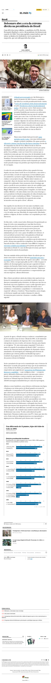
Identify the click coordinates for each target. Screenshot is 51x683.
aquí (31, 558)
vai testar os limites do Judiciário (15, 246)
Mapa (40, 670)
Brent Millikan (15, 532)
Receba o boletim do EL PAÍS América (13, 523)
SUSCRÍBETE (39, 9)
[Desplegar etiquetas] (46, 552)
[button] (25, 317)
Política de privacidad (34, 670)
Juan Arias (15, 543)
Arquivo (29, 636)
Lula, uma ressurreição (10, 613)
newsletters (5, 636)
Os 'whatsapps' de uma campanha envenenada (6, 138)
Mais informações (7, 558)
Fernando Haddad (17, 552)
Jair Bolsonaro (38, 552)
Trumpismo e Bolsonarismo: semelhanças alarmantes (30, 530)
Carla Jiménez (25, 50)
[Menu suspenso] (3, 13)
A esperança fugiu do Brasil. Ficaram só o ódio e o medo (28, 541)
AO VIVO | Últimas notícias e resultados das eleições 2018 (7, 108)
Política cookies (27, 670)
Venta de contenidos (17, 670)
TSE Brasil (24, 552)
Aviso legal (23, 670)
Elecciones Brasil (30, 552)
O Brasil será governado (22, 97)
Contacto (11, 670)
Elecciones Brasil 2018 (8, 552)
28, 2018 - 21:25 (27, 51)
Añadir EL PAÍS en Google (43, 55)
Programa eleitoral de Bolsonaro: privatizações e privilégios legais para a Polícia (23, 620)
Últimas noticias (6, 608)
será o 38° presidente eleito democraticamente (31, 104)
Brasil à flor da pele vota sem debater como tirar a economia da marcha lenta (7, 123)
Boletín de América (7, 639)
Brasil (4, 19)
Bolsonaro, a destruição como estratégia (14, 611)
